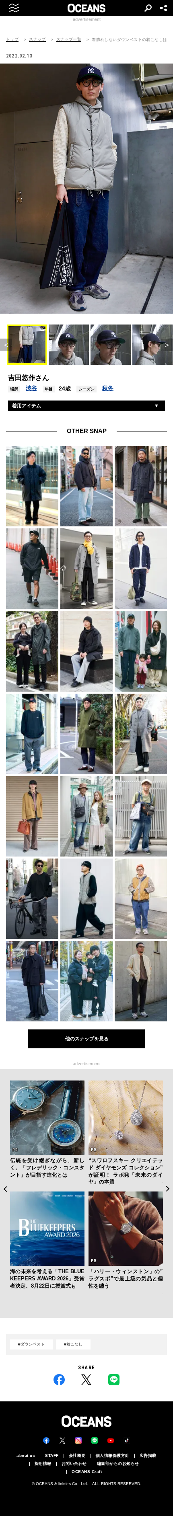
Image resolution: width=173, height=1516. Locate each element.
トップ (12, 39)
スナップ (37, 39)
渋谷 (31, 388)
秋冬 (107, 388)
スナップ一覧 (68, 39)
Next (168, 1188)
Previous (5, 1188)
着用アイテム (26, 406)
